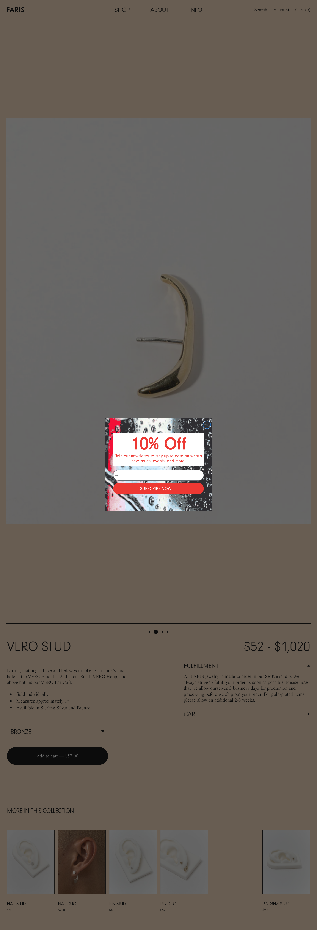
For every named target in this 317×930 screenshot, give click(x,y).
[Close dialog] (207, 425)
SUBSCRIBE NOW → (158, 488)
